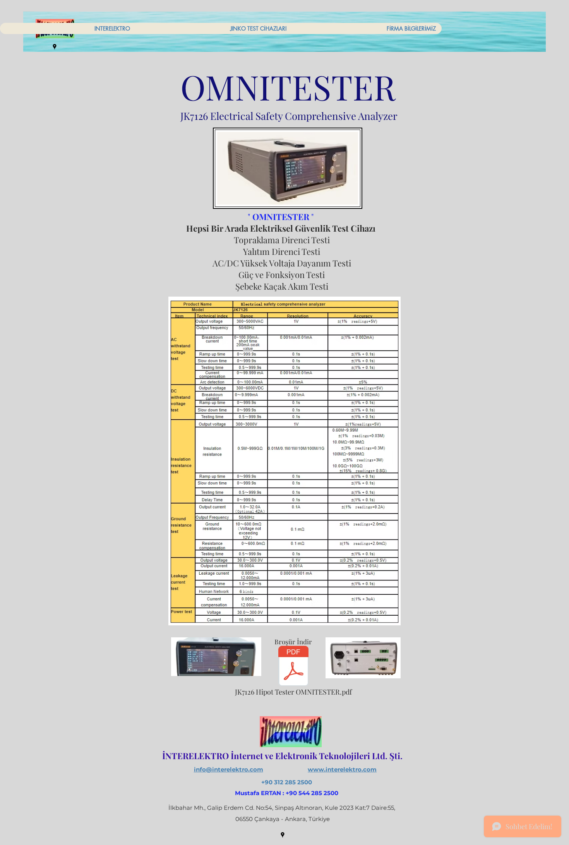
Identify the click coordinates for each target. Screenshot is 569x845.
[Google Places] (54, 47)
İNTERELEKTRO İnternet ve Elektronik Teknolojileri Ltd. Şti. (282, 755)
